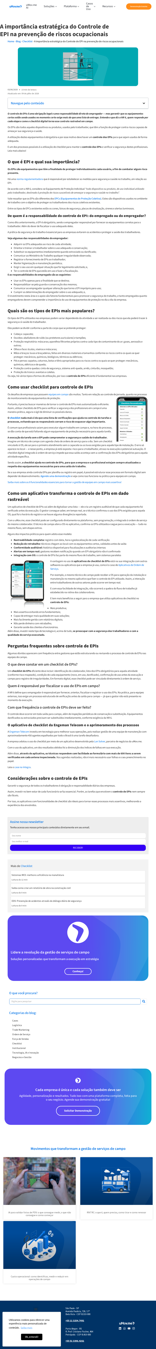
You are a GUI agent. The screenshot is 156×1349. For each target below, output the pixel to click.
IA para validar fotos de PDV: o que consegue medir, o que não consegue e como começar (39, 1214)
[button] (144, 103)
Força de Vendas (20, 1038)
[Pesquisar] (144, 1001)
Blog (18, 41)
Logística (17, 1025)
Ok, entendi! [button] (31, 1337)
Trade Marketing (20, 1029)
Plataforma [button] (70, 6)
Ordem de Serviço (21, 1034)
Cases (15, 1020)
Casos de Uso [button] (89, 6)
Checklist (27, 41)
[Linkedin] (120, 1328)
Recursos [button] (107, 6)
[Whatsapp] (124, 1328)
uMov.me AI (31, 6)
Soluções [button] (49, 6)
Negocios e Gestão (22, 1057)
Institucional (19, 1048)
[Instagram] (133, 1328)
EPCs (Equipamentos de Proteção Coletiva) (78, 199)
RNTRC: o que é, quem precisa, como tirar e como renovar (116, 1212)
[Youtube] (129, 1328)
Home (11, 41)
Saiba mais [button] (26, 1328)
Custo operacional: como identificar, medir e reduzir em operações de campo (39, 1278)
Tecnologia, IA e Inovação (25, 1052)
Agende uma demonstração (56, 476)
